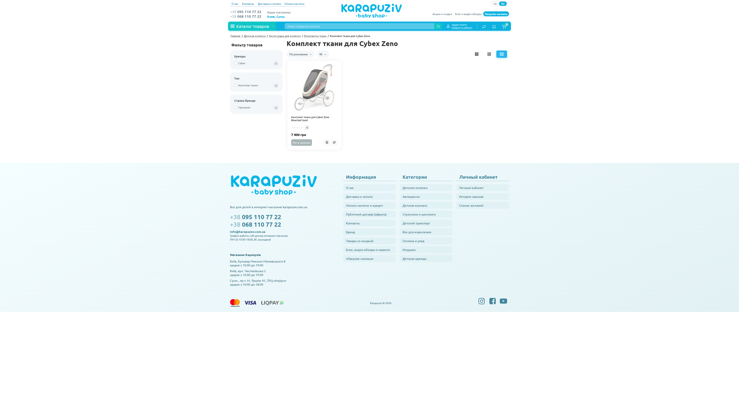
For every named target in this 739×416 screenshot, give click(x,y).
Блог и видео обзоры (468, 14)
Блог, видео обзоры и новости (368, 250)
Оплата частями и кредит (364, 205)
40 (321, 54)
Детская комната (415, 205)
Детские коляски (415, 188)
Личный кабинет (471, 188)
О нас (235, 3)
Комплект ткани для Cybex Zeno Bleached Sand (310, 119)
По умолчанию (298, 54)
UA (495, 3)
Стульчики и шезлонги (419, 214)
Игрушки (409, 250)
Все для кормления (417, 232)
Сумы (280, 16)
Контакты (248, 3)
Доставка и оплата (269, 3)
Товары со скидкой (360, 241)
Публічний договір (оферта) (366, 214)
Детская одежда (414, 258)
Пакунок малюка (496, 14)
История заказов (471, 196)
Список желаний (471, 205)
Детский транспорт (416, 223)
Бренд (350, 232)
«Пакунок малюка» (360, 258)
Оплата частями (294, 3)
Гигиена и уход (413, 241)
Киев (271, 16)
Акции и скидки (442, 14)
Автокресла (411, 196)
